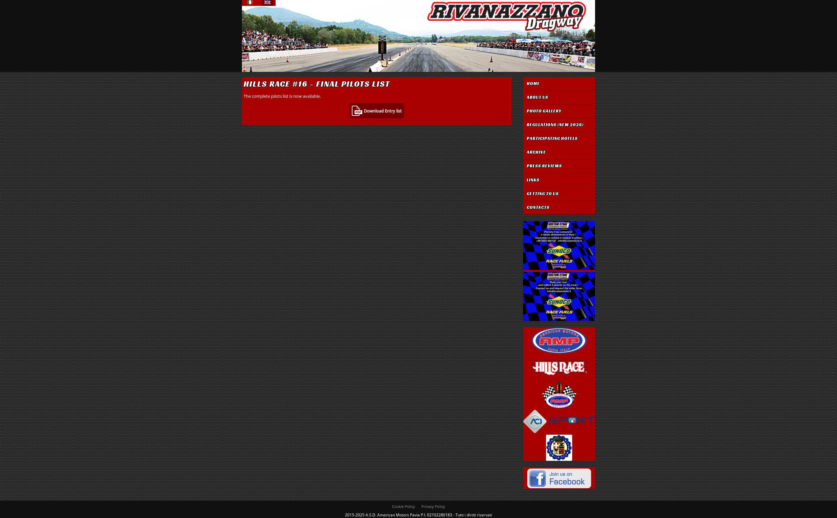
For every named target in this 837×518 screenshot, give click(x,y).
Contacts (538, 207)
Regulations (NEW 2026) (555, 124)
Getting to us (543, 193)
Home (533, 83)
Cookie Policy (403, 506)
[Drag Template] (506, 32)
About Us (537, 97)
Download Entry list (383, 111)
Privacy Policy (433, 506)
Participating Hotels (552, 138)
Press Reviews (544, 166)
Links (533, 180)
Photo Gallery (544, 111)
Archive (536, 152)
